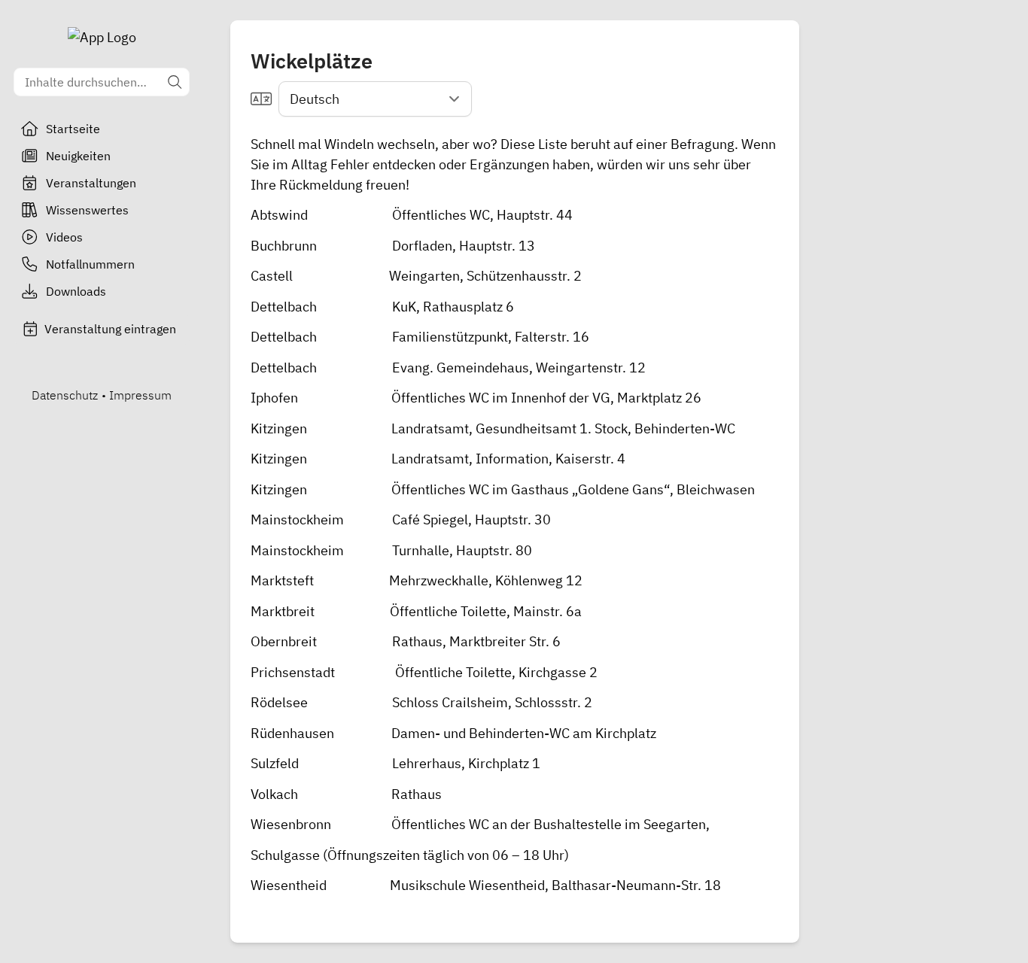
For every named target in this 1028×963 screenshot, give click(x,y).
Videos (64, 237)
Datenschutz (65, 395)
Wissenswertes (87, 209)
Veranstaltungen (91, 182)
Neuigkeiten (78, 155)
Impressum (140, 395)
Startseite (73, 128)
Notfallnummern (90, 264)
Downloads (76, 291)
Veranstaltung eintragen (110, 328)
